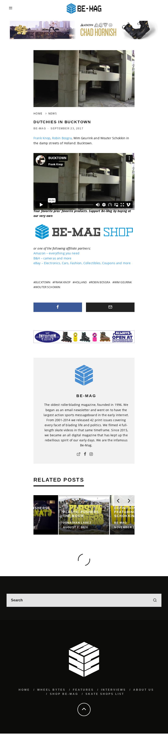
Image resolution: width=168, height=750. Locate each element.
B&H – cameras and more (52, 258)
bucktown (42, 282)
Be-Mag (39, 128)
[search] (154, 600)
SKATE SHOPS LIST (105, 693)
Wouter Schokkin (47, 287)
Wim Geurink (123, 282)
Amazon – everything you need (56, 253)
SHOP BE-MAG (64, 693)
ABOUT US (143, 689)
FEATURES (83, 689)
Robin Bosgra (62, 138)
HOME (24, 689)
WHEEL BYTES (51, 689)
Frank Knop (41, 138)
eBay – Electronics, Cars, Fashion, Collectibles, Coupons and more (82, 263)
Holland (80, 282)
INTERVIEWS (113, 689)
